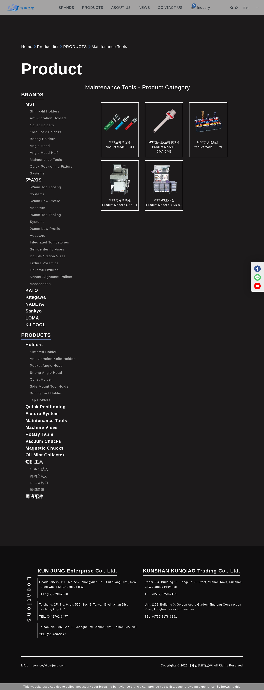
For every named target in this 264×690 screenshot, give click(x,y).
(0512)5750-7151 (164, 594)
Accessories (40, 284)
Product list (48, 46)
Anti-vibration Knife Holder (52, 359)
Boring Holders (42, 139)
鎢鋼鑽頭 (37, 490)
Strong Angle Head (46, 372)
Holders (34, 344)
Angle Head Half (44, 153)
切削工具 (34, 461)
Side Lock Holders (45, 132)
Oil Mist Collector (45, 454)
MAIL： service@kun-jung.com (43, 665)
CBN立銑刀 (39, 469)
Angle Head (40, 146)
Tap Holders (40, 400)
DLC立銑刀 (39, 483)
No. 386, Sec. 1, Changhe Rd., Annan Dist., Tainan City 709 (94, 627)
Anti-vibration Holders (48, 118)
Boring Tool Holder (46, 393)
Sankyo (34, 311)
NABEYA (35, 304)
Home (26, 46)
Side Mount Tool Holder (50, 386)
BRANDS (32, 94)
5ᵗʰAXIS (34, 180)
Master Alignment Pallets (51, 277)
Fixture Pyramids (44, 263)
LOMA (32, 318)
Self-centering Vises (47, 249)
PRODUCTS (75, 46)
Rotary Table (39, 434)
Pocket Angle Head (46, 365)
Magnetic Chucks (45, 448)
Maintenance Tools (109, 46)
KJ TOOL (36, 324)
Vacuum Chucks (43, 441)
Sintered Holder (43, 352)
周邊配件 (34, 496)
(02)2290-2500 (57, 594)
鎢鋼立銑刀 (39, 476)
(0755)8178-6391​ (164, 616)
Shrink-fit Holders (44, 111)
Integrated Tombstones (49, 242)
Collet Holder (41, 379)
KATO (32, 290)
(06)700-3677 (56, 634)
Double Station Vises (48, 256)
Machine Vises (41, 427)
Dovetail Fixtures (44, 270)
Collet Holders (42, 125)
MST (30, 104)
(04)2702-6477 (57, 616)
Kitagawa (36, 297)
